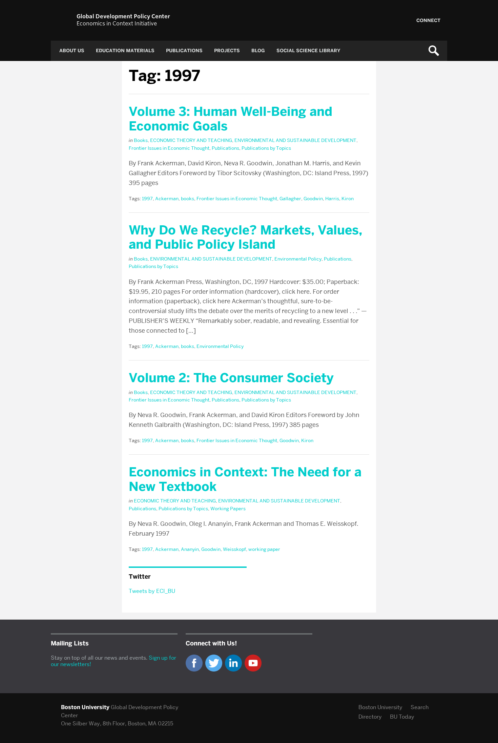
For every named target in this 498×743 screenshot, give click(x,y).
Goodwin (313, 198)
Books (141, 140)
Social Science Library (308, 50)
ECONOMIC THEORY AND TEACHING (191, 140)
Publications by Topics (266, 148)
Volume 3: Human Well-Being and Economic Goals (230, 118)
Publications (184, 50)
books (187, 198)
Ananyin (190, 549)
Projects (227, 50)
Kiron (347, 198)
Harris (332, 198)
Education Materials (125, 50)
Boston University (380, 707)
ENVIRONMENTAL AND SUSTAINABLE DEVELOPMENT (295, 140)
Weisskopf (234, 549)
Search (420, 707)
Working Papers (228, 508)
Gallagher (290, 198)
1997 (147, 198)
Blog (258, 50)
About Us (71, 50)
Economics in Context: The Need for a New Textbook (245, 479)
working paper (264, 549)
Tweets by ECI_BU (152, 591)
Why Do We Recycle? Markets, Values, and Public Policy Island (245, 237)
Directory (370, 716)
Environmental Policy (297, 259)
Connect (428, 20)
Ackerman (167, 198)
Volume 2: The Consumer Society (231, 378)
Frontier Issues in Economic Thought (169, 148)
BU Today (402, 716)
